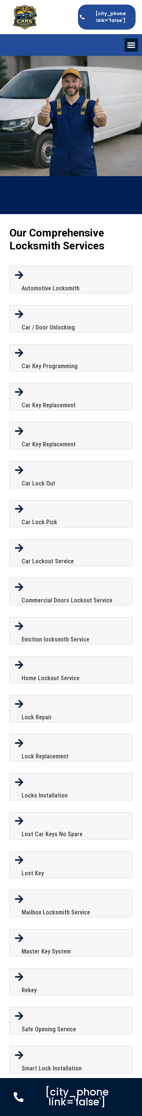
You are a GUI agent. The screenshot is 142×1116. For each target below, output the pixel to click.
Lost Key (33, 873)
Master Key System (46, 951)
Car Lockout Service (48, 561)
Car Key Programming (50, 366)
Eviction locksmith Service (55, 639)
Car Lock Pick (39, 522)
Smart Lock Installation (52, 1068)
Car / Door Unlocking (48, 327)
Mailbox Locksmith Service (56, 912)
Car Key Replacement (49, 405)
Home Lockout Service (51, 678)
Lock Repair (37, 717)
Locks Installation (45, 795)
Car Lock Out (38, 483)
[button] (131, 45)
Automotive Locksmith (51, 288)
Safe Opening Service (49, 1029)
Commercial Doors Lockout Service (67, 600)
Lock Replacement (45, 756)
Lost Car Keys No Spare (52, 834)
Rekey (29, 990)
